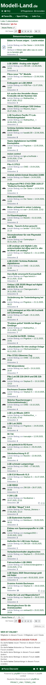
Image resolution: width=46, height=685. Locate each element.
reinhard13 (28, 610)
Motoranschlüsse (15, 197)
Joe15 (26, 368)
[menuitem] (7, 11)
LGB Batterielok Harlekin (19, 518)
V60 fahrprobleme (16, 366)
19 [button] (36, 31)
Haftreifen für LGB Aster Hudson (23, 541)
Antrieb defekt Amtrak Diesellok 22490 (25, 175)
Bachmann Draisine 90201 (20, 389)
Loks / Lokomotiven (9, 21)
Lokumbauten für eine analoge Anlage (25, 347)
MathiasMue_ (29, 98)
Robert (26, 177)
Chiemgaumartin (30, 289)
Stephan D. (28, 253)
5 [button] (30, 31)
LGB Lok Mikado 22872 (18, 413)
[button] (16, 31)
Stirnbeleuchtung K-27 (18, 453)
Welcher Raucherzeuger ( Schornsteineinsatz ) (19, 401)
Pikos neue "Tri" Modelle (19, 74)
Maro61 (27, 218)
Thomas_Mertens (31, 509)
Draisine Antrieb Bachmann (20, 583)
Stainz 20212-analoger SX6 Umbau (24, 106)
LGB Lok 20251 (14, 423)
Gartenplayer (29, 239)
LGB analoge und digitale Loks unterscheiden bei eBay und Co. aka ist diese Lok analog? (24, 248)
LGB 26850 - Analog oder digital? (23, 64)
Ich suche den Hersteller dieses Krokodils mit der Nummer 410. (22, 94)
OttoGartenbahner (31, 349)
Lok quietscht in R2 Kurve (19, 445)
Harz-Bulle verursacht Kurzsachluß (24, 274)
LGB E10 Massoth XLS (18, 474)
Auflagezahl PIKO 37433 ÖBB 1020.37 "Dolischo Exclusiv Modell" (25, 185)
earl (25, 209)
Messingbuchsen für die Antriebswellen (19, 606)
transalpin (28, 436)
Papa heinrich (29, 276)
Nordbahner (28, 498)
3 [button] (25, 31)
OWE (26, 167)
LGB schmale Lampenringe (20, 464)
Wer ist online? (9, 632)
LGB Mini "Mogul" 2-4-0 (18, 507)
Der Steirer (28, 45)
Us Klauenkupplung (17, 215)
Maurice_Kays (30, 109)
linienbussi (28, 76)
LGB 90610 (12, 485)
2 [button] (22, 31)
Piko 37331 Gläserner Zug (19, 355)
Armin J (27, 447)
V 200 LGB (12, 496)
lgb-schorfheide (30, 156)
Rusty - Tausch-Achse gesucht (22, 226)
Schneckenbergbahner (33, 565)
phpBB (17, 673)
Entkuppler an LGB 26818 (19, 83)
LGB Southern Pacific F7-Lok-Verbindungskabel (21, 116)
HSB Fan (27, 85)
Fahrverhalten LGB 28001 (19, 562)
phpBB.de (35, 679)
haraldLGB (28, 133)
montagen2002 (30, 533)
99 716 (10, 434)
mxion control (14, 154)
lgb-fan (14, 24)
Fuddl (26, 315)
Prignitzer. (28, 146)
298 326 (27, 66)
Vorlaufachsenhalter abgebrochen (23, 552)
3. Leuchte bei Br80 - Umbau (21, 336)
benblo (26, 228)
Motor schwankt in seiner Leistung (24, 207)
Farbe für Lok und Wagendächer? (23, 595)
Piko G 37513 (13, 164)
